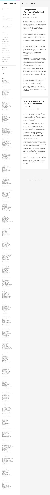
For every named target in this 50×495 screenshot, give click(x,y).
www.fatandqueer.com (5, 397)
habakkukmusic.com (5, 380)
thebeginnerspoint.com (6, 244)
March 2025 (5, 50)
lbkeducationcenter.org (5, 218)
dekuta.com (4, 422)
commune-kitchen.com (6, 268)
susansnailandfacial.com (6, 384)
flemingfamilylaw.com (5, 472)
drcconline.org (4, 342)
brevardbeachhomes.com (6, 154)
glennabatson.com (5, 258)
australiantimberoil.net (5, 145)
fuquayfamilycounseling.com (7, 475)
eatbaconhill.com (5, 97)
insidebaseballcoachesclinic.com (7, 458)
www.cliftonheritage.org (6, 410)
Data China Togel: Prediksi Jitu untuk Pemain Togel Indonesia (33, 103)
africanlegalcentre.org (5, 273)
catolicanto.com (5, 217)
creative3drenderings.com (6, 371)
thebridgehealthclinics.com (6, 367)
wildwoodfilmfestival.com (6, 132)
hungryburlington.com (5, 295)
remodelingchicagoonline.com (7, 412)
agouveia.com (4, 476)
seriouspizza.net (4, 356)
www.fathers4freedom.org (6, 387)
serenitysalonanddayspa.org (6, 89)
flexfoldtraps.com (5, 394)
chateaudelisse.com (5, 130)
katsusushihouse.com (5, 274)
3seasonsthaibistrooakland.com (7, 221)
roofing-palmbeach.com (6, 158)
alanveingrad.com (5, 311)
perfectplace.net (4, 220)
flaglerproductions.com (6, 260)
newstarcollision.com (5, 195)
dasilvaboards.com (5, 257)
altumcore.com (4, 358)
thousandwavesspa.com (6, 337)
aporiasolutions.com (5, 363)
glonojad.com (4, 279)
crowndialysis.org (5, 205)
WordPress (34, 180)
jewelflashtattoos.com (5, 114)
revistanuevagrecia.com (6, 280)
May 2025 (4, 46)
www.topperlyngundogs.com (6, 388)
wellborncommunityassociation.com (8, 131)
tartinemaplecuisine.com (6, 297)
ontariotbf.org (4, 107)
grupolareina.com (5, 139)
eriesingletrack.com (5, 182)
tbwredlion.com (4, 449)
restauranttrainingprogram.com (7, 206)
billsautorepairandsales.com (6, 450)
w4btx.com (4, 191)
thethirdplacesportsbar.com (6, 436)
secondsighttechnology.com (6, 197)
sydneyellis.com (4, 204)
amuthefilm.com (5, 269)
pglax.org (3, 319)
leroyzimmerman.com (5, 470)
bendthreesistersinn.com (6, 324)
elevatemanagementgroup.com (7, 469)
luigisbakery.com (5, 419)
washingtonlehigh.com (6, 418)
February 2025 (5, 52)
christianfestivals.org (5, 308)
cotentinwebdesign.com (6, 141)
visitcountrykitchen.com (6, 309)
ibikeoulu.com (4, 287)
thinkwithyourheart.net (5, 166)
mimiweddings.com (5, 485)
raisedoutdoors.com (5, 165)
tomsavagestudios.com (6, 209)
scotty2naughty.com (5, 282)
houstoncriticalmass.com (6, 249)
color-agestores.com (5, 229)
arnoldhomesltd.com (5, 160)
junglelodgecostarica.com (6, 307)
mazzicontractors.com (6, 435)
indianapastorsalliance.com (6, 347)
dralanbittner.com (5, 178)
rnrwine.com (4, 473)
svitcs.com (4, 355)
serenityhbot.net (4, 382)
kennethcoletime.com (5, 294)
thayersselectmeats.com (6, 362)
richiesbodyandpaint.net (6, 83)
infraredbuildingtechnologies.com (7, 147)
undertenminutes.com (5, 92)
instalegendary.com (5, 108)
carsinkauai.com (5, 459)
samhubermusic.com (5, 489)
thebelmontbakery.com (6, 103)
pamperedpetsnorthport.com (6, 183)
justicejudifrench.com (5, 291)
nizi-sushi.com (4, 299)
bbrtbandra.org (4, 116)
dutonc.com (4, 304)
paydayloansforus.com (6, 102)
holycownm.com (5, 332)
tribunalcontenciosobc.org (6, 255)
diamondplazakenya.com (6, 448)
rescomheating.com (5, 484)
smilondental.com (5, 194)
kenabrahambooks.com (6, 267)
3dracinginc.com (5, 248)
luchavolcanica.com (5, 331)
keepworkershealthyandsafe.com (7, 109)
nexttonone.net (4, 381)
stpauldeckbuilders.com (6, 400)
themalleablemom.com (6, 293)
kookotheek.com (5, 127)
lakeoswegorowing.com (6, 474)
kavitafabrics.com (5, 330)
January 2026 (5, 43)
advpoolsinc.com (5, 345)
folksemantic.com (5, 172)
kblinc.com (4, 181)
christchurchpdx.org (5, 266)
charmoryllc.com (5, 247)
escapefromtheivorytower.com (7, 155)
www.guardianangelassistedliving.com (8, 446)
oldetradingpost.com (5, 142)
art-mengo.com (4, 300)
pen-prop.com (4, 385)
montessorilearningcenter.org (7, 452)
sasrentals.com (4, 196)
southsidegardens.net (5, 433)
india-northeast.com (5, 157)
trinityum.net (4, 434)
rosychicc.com (4, 232)
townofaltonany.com (5, 318)
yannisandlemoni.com (5, 179)
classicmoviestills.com (6, 241)
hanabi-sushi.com (5, 420)
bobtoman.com (4, 121)
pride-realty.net (4, 462)
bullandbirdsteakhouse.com (6, 408)
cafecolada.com (5, 242)
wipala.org (4, 230)
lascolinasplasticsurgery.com (7, 409)
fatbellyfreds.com (5, 439)
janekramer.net (4, 298)
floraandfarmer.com (5, 152)
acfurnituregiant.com (5, 91)
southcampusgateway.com (6, 129)
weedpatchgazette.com (6, 180)
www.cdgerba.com (5, 444)
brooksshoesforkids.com (6, 361)
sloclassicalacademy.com (6, 256)
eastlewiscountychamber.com (7, 254)
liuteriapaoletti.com (5, 321)
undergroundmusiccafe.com (6, 488)
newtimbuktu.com (5, 95)
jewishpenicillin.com (5, 208)
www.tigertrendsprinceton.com (7, 386)
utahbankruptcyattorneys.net (6, 167)
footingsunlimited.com (5, 401)
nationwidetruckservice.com (6, 333)
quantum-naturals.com (6, 451)
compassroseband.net (6, 357)
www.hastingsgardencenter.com (7, 431)
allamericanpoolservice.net (6, 207)
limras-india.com (5, 81)
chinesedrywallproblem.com (6, 323)
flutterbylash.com (5, 464)
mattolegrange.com (5, 306)
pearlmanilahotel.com (5, 119)
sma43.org (4, 411)
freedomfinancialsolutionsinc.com (7, 393)
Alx (40, 180)
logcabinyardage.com (5, 373)
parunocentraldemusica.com (6, 445)
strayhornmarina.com (5, 259)
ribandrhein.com (5, 215)
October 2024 (5, 59)
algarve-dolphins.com (5, 310)
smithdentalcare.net (5, 487)
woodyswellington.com (6, 438)
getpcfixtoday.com (5, 115)
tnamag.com (4, 360)
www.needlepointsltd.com (6, 407)
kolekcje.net (4, 216)
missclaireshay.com (5, 80)
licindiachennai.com (5, 84)
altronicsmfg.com (5, 96)
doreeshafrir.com (5, 283)
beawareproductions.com (6, 285)
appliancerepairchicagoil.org (6, 106)
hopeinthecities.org (5, 235)
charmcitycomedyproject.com (7, 284)
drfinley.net (4, 471)
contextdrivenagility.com (6, 286)
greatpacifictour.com (5, 335)
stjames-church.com (5, 281)
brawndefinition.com (5, 261)
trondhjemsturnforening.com (6, 447)
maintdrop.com (4, 120)
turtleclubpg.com (5, 334)
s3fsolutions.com (5, 153)
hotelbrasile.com (5, 134)
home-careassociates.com (6, 224)
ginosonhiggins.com (5, 312)
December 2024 (5, 55)
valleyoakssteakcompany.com (7, 348)
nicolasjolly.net (4, 271)
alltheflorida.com (5, 457)
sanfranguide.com (5, 246)
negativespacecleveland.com (6, 320)
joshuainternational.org (6, 383)
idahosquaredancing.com (6, 170)
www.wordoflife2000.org (6, 169)
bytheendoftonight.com (6, 234)
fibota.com (4, 443)
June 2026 (4, 37)
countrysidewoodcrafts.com (6, 105)
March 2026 (5, 39)
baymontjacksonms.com (6, 317)
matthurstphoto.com (5, 456)
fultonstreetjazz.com (5, 135)
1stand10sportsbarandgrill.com (7, 190)
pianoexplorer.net (5, 432)
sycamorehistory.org (5, 426)
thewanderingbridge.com (6, 292)
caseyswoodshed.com (6, 349)
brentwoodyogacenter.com (6, 413)
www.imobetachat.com (6, 375)
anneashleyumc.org (5, 398)
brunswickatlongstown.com (6, 296)
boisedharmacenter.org (6, 228)
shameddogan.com (5, 369)
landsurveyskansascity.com (6, 399)
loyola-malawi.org (5, 231)
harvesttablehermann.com (6, 148)
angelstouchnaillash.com (6, 192)
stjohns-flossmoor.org (6, 325)
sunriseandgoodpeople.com (6, 322)
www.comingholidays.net (6, 245)
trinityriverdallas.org (5, 219)
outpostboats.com (5, 233)
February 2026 (5, 41)
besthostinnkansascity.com (6, 486)
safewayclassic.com (5, 104)
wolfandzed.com (5, 421)
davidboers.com (5, 374)
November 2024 (5, 57)
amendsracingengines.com (6, 395)
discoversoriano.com (5, 243)
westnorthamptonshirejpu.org (7, 133)
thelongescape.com (5, 305)
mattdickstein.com (5, 376)
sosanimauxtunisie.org (6, 122)
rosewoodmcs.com (7, 3)
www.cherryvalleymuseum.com (7, 140)
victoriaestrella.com (5, 336)
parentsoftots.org (5, 370)
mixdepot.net (4, 424)
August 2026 (5, 34)
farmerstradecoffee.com (6, 372)
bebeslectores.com (5, 144)
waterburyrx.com (5, 344)
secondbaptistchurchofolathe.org (7, 477)
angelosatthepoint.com (6, 346)
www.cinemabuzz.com (6, 423)
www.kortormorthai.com (6, 396)
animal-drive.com (5, 359)
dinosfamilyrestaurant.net (6, 146)
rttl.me (3, 483)
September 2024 (5, 61)
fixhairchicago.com (5, 350)
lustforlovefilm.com (5, 270)
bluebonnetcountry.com (6, 117)
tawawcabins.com (5, 171)
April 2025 (4, 48)
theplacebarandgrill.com (6, 343)
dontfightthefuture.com (6, 159)
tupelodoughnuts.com (5, 185)
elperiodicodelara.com (5, 82)
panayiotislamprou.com (6, 128)
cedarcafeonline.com (5, 90)
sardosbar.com (4, 173)
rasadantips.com (5, 94)
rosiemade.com (4, 184)
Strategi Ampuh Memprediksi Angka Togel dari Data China (33, 12)
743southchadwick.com (6, 156)
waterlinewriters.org (5, 368)
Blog (4, 69)
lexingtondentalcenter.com (6, 203)
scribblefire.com (4, 222)
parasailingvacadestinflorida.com (7, 461)
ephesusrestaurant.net (5, 437)
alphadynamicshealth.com (6, 463)
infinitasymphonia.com (6, 272)
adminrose (32, 17)
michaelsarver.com (5, 198)
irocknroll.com (4, 168)
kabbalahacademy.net (5, 193)
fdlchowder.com (5, 406)
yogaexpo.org (4, 223)
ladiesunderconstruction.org (6, 143)
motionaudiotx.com (5, 482)
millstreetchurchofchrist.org (6, 460)
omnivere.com (4, 93)
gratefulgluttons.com (5, 236)
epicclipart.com (4, 118)
